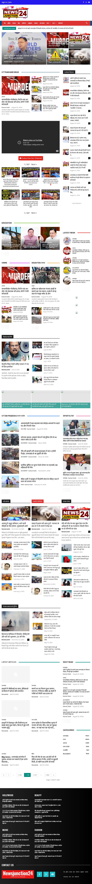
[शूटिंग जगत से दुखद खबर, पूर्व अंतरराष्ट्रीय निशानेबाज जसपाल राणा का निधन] (76, 462)
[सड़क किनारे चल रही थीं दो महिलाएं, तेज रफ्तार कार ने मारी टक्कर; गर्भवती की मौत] (57, 57)
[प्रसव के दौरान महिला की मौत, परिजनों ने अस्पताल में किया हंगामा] (37, 579)
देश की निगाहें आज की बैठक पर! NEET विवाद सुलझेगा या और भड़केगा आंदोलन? (51, 345)
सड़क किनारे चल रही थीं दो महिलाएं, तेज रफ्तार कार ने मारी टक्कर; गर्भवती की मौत (40, 28)
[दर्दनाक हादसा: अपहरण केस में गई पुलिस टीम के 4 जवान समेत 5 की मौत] (10, 440)
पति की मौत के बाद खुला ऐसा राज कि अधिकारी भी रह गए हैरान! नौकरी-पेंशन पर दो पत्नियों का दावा (75, 526)
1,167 (35, 775)
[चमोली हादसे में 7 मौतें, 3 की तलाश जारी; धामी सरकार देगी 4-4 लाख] (36, 311)
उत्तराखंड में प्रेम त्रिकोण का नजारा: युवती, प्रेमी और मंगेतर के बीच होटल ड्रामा (82, 593)
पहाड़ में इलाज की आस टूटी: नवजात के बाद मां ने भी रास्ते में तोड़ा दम (51, 97)
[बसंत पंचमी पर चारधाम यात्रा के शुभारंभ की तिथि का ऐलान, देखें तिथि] (7, 586)
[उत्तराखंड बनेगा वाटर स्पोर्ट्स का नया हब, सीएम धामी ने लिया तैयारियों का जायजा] (76, 428)
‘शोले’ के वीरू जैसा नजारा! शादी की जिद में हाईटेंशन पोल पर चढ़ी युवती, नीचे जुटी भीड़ (82, 547)
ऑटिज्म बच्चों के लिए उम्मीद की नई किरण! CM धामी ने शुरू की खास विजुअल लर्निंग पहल (50, 246)
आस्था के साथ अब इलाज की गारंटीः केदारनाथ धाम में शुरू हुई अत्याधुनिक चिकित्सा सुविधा (52, 568)
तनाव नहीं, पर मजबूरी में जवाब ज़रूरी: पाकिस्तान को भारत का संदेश (52, 638)
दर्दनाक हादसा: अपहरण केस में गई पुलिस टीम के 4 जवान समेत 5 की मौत (39, 438)
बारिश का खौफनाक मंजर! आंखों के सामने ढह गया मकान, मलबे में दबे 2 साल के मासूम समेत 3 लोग (44, 291)
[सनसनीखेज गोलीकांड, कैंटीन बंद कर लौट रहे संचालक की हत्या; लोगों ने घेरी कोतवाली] (57, 40)
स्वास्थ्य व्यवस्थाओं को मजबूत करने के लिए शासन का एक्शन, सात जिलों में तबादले (51, 556)
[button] (86, 23)
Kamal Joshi (8, 61)
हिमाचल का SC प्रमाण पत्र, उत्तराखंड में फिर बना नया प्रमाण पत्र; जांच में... (79, 140)
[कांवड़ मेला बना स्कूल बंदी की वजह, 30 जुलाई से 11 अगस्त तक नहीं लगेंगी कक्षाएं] (11, 238)
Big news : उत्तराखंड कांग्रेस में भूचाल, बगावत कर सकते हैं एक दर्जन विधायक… (15, 759)
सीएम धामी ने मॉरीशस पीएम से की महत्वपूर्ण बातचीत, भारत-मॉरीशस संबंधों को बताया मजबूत (52, 614)
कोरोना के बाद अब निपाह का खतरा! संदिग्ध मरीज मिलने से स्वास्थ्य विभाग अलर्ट (51, 368)
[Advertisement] (76, 216)
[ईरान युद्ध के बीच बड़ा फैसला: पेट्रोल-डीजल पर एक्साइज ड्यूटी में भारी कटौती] (37, 379)
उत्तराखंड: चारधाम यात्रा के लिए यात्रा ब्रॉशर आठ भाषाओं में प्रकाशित (22, 545)
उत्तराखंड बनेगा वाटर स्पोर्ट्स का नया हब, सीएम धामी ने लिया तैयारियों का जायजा (75, 440)
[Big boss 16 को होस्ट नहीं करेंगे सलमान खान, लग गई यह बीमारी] (75, 400)
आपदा (33, 286)
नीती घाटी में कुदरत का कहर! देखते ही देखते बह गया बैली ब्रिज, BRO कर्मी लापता (51, 318)
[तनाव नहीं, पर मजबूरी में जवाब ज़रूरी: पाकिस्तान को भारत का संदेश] (37, 637)
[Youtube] (89, 2)
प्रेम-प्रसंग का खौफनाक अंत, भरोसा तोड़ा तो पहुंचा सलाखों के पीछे (81, 582)
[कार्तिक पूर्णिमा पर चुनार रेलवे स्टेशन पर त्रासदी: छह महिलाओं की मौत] (10, 468)
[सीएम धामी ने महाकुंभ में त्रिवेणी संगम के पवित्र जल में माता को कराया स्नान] (10, 482)
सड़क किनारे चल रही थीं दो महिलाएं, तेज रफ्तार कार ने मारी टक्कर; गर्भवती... (79, 117)
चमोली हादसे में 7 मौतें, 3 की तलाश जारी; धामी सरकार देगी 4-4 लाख (51, 308)
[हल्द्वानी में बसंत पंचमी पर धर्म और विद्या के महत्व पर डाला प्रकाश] (7, 576)
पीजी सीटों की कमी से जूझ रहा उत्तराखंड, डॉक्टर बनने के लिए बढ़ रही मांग (51, 591)
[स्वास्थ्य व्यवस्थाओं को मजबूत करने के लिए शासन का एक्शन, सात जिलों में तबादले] (37, 556)
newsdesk (5, 694)
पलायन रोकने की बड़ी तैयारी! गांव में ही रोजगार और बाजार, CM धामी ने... (80, 152)
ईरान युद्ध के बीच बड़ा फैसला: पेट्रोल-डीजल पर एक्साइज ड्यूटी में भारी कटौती (51, 380)
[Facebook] (83, 2)
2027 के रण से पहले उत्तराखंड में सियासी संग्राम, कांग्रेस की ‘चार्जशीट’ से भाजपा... (79, 105)
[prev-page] (3, 253)
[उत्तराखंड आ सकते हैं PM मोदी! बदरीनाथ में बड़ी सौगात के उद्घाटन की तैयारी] (66, 177)
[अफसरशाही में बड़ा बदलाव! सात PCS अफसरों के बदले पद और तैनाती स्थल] (10, 426)
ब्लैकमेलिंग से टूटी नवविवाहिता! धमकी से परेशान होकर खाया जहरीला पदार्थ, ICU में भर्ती (20, 308)
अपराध (3, 96)
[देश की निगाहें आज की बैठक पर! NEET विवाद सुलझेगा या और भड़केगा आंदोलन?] (37, 345)
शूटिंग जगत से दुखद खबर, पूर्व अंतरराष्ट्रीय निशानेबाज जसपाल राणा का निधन (76, 474)
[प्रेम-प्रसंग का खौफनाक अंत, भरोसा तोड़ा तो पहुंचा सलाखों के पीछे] (67, 582)
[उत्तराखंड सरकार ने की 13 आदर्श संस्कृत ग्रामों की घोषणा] (7, 566)
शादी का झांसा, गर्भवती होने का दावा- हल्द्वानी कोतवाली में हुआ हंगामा (81, 559)
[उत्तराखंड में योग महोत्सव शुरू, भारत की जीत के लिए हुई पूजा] (7, 556)
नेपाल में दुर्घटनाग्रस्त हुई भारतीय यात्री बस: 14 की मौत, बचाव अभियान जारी (52, 649)
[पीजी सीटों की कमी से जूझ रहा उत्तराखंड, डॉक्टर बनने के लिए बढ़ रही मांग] (37, 591)
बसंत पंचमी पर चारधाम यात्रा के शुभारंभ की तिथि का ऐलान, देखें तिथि (22, 587)
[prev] (84, 28)
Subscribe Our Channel (32, 158)
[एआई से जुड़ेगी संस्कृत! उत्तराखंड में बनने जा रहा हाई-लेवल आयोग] (30, 238)
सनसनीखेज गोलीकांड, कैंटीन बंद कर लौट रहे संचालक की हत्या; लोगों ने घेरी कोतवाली (15, 102)
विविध (33, 753)
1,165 (20, 775)
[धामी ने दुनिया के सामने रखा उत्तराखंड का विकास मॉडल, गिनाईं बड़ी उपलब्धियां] (24, 50)
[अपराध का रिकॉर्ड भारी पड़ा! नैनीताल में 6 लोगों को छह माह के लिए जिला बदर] (66, 189)
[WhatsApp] (86, 2)
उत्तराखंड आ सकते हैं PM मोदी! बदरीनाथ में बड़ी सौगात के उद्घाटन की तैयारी (80, 177)
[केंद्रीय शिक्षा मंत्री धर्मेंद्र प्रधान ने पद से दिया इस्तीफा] (15, 351)
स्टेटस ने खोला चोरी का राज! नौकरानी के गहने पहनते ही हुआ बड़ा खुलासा (81, 570)
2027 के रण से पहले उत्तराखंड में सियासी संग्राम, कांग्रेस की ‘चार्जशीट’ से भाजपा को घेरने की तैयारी (51, 79)
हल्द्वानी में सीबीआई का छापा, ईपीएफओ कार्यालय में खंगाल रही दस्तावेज (15, 689)
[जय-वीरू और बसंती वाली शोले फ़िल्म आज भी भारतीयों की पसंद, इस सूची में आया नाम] (46, 400)
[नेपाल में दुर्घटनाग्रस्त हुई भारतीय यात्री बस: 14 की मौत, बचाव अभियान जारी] (37, 649)
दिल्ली (3, 360)
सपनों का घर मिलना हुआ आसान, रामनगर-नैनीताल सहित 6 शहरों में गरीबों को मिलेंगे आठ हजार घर (44, 691)
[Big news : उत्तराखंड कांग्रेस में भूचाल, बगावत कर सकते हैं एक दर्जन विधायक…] (16, 742)
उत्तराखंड (11, 242)
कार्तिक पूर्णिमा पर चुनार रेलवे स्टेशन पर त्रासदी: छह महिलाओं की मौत (39, 466)
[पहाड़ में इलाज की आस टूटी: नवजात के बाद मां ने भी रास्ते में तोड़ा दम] (79, 57)
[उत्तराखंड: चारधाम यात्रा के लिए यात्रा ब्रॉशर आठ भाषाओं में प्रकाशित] (7, 544)
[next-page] (7, 253)
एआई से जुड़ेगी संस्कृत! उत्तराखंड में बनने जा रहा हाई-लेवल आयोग (31, 247)
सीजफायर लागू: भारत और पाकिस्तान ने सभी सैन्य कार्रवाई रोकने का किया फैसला (52, 626)
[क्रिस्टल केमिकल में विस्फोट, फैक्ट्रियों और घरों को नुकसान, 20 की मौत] (15, 621)
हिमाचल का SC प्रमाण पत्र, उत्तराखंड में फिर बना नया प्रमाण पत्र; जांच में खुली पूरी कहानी (50, 107)
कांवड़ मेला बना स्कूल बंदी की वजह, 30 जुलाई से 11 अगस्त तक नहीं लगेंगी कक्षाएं (11, 246)
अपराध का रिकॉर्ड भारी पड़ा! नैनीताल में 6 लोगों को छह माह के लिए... (79, 189)
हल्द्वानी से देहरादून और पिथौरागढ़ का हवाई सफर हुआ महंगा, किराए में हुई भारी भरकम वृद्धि (15, 725)
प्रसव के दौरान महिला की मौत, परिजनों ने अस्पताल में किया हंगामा (51, 579)
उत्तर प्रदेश (23, 429)
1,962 (47, 775)
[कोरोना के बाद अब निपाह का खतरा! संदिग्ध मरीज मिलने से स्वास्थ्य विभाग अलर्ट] (37, 368)
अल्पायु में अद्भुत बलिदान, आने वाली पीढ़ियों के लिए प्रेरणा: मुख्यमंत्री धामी (15, 524)
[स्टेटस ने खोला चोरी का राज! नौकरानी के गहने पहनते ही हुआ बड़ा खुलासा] (67, 570)
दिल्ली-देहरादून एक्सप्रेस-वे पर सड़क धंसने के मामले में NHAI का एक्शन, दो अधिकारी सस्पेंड (51, 356)
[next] (88, 28)
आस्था (22, 484)
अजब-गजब (64, 519)
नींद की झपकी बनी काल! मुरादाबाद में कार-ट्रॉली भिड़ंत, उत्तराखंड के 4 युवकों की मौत (38, 452)
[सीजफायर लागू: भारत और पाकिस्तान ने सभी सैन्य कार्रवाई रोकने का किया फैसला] (37, 626)
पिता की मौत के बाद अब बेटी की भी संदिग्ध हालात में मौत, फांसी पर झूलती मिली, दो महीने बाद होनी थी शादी (45, 759)
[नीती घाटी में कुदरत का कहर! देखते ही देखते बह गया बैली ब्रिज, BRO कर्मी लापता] (36, 320)
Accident (75, 268)
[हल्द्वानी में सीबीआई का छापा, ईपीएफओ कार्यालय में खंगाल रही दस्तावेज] (16, 674)
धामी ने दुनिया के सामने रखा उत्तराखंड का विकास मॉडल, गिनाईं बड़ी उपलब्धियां (80, 80)
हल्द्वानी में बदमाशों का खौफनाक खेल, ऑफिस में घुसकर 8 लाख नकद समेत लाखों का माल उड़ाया (20, 317)
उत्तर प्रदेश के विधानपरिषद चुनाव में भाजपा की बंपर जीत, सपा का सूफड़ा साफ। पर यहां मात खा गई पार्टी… (44, 725)
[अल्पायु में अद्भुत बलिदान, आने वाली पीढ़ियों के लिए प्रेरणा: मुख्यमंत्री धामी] (16, 513)
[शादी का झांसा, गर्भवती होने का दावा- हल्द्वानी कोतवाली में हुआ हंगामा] (67, 559)
